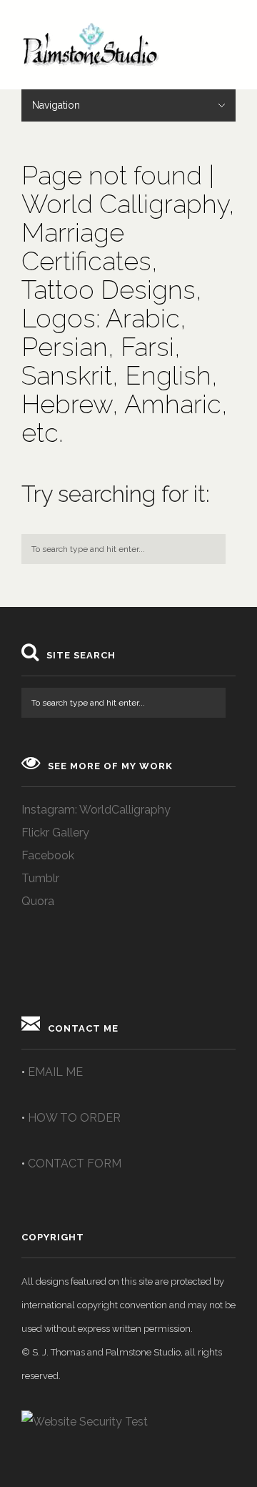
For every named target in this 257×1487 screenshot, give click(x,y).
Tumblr (40, 878)
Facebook (47, 855)
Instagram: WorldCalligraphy (96, 809)
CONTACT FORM (74, 1163)
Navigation (56, 105)
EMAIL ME (55, 1072)
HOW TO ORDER (74, 1118)
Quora (37, 901)
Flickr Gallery (55, 832)
